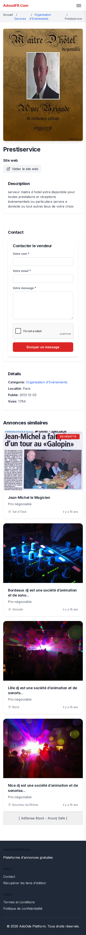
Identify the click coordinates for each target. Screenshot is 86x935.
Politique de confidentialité (22, 908)
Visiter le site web (25, 169)
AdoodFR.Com (15, 5)
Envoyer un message (43, 347)
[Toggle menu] (79, 6)
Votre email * (22, 271)
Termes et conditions (19, 902)
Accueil (8, 14)
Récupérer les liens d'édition (24, 883)
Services (20, 18)
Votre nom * (21, 253)
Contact (9, 877)
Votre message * (24, 288)
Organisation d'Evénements (46, 382)
